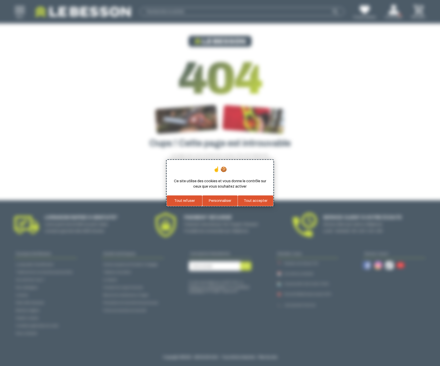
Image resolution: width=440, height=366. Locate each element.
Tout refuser (184, 201)
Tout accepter (255, 201)
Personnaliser (220, 201)
